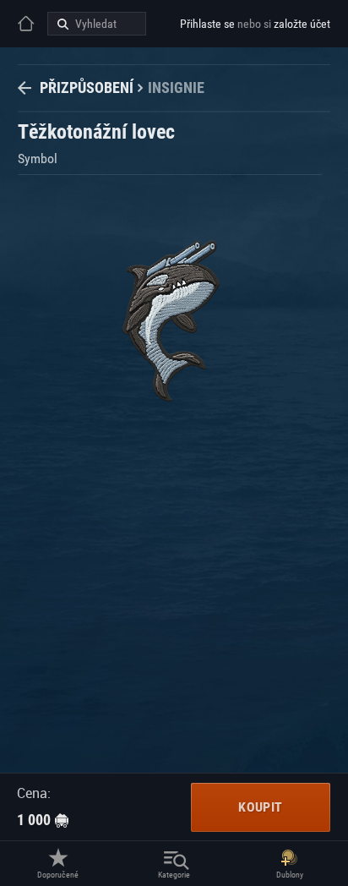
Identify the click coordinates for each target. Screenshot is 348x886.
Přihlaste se (207, 23)
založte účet (302, 23)
